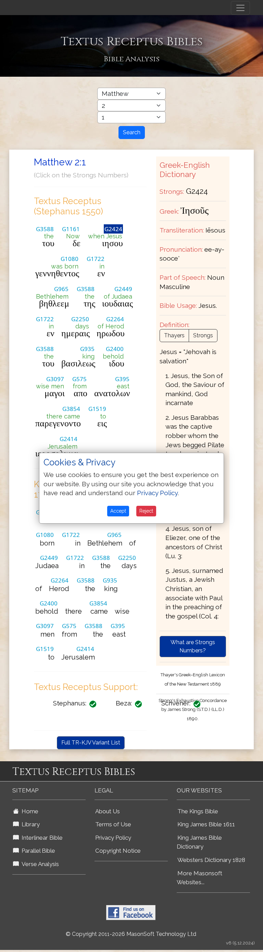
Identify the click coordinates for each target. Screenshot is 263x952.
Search (131, 132)
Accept (118, 511)
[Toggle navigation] (240, 8)
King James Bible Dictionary (199, 842)
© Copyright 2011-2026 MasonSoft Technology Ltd (131, 934)
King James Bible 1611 (206, 824)
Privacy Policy (113, 837)
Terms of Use (113, 824)
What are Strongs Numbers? (193, 646)
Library (29, 824)
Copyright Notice (118, 850)
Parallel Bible (37, 850)
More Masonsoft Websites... (199, 878)
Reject (146, 511)
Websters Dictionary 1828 (211, 859)
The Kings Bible (197, 811)
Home (28, 811)
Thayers (174, 335)
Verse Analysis (39, 864)
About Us (107, 811)
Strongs (203, 335)
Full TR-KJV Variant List (90, 742)
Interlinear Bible (41, 837)
